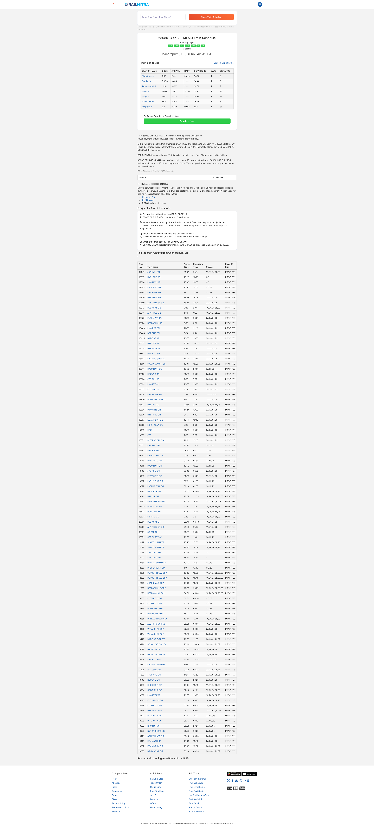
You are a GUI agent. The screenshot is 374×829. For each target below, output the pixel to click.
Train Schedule (196, 783)
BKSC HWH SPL (154, 369)
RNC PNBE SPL (154, 292)
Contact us (117, 791)
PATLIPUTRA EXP (155, 481)
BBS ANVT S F (154, 522)
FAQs (114, 799)
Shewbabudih (148, 101)
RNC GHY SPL (153, 445)
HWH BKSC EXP (154, 461)
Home (114, 778)
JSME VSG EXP (154, 675)
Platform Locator (197, 811)
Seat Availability (196, 799)
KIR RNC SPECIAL (155, 455)
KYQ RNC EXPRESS (156, 664)
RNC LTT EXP (153, 695)
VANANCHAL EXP (155, 629)
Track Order (156, 783)
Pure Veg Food (157, 791)
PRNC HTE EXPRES (156, 501)
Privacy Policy (118, 803)
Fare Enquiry (195, 803)
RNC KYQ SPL (153, 353)
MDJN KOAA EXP (155, 751)
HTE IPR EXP (153, 496)
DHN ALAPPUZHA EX (157, 619)
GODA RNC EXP (154, 690)
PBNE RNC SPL (154, 287)
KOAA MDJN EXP (155, 746)
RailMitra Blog (156, 778)
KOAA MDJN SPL (155, 420)
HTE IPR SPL (153, 404)
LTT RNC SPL (153, 389)
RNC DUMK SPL (154, 394)
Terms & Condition (120, 807)
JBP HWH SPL (153, 272)
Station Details (195, 807)
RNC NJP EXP (153, 726)
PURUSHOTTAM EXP (157, 573)
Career (115, 795)
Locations (154, 799)
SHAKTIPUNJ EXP (155, 542)
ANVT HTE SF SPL (155, 302)
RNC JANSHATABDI (156, 563)
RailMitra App (148, 200)
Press (114, 787)
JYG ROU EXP (153, 471)
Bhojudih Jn (147, 107)
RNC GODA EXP (154, 685)
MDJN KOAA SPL (155, 425)
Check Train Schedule (211, 17)
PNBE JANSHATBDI (156, 568)
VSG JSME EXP (154, 669)
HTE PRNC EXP (154, 710)
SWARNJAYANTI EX (156, 364)
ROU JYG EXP (153, 680)
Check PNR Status (197, 778)
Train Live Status (197, 787)
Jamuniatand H (149, 86)
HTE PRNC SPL (154, 415)
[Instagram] (241, 780)
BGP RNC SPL (153, 333)
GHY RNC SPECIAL (156, 440)
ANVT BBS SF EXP (155, 527)
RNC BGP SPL (153, 328)
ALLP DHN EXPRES (156, 624)
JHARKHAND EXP (155, 583)
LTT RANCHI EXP (155, 700)
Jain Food (154, 795)
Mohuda (145, 91)
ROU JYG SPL (153, 374)
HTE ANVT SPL (154, 297)
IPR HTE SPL (153, 517)
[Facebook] (232, 780)
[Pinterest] (248, 780)
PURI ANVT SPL (154, 318)
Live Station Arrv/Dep (199, 795)
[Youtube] (236, 780)
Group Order (156, 787)
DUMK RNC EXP (154, 608)
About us (116, 783)
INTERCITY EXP (154, 476)
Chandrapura (148, 76)
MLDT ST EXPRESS (156, 639)
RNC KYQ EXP (154, 659)
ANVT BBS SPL (154, 313)
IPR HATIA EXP (154, 491)
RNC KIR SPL (153, 450)
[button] (187, 119)
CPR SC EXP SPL (155, 537)
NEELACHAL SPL (155, 323)
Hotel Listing (156, 807)
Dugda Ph (146, 81)
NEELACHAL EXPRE (156, 588)
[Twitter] (228, 780)
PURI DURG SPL (154, 506)
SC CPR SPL (153, 532)
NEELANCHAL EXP (156, 593)
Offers (153, 803)
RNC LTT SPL (153, 384)
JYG (149, 435)
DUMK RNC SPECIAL (157, 399)
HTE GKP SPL (153, 343)
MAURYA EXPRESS (156, 654)
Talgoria (145, 96)
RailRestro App (149, 197)
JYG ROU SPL (153, 379)
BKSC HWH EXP (154, 466)
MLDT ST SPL (153, 338)
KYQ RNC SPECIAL (156, 359)
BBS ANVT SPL (154, 308)
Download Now (187, 121)
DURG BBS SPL (154, 511)
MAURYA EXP (153, 649)
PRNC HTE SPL (154, 410)
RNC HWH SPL (154, 282)
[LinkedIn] (245, 780)
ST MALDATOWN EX (156, 644)
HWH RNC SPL (154, 277)
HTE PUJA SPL (154, 348)
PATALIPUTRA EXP (156, 486)
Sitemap (116, 811)
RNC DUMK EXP (154, 613)
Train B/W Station (197, 791)
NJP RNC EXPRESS (156, 731)
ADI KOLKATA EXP (155, 736)
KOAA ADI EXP (154, 741)
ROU (149, 430)
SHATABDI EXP (154, 552)
